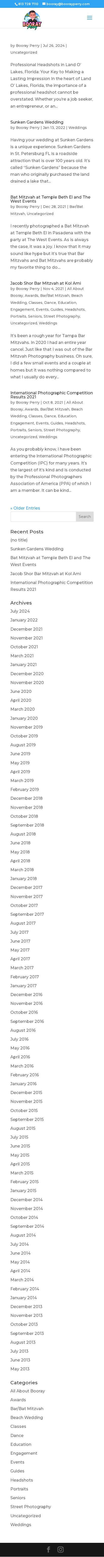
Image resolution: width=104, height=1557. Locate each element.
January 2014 (23, 1297)
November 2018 (26, 807)
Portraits (18, 316)
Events (42, 309)
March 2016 (22, 1066)
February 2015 (24, 1181)
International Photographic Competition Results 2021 (51, 395)
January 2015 (23, 1190)
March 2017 (22, 967)
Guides (56, 309)
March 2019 (22, 780)
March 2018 (22, 869)
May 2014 (20, 1262)
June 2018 (20, 843)
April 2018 (20, 861)
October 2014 (24, 1217)
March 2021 (22, 655)
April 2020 (20, 700)
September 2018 (27, 825)
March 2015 (21, 1173)
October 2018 (24, 816)
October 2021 (24, 647)
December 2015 (26, 1092)
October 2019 (24, 736)
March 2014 (22, 1279)
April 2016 (20, 1057)
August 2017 (23, 923)
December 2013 (26, 1306)
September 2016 (27, 1021)
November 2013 (26, 1315)
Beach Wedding (26, 1417)
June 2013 (20, 1360)
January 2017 (23, 985)
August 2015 (22, 1128)
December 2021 (26, 629)
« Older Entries (25, 508)
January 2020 (24, 718)
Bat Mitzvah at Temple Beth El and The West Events (50, 199)
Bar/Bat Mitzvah (54, 295)
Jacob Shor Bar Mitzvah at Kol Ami (45, 283)
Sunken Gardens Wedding (36, 122)
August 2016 (23, 1030)
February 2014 (24, 1289)
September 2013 (27, 1333)
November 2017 (26, 896)
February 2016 (24, 1075)
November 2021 (26, 638)
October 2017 (24, 905)
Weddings (77, 127)
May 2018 (20, 852)
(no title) (19, 540)
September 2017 (27, 914)
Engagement (22, 309)
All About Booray (27, 1391)
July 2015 (19, 1137)
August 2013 (23, 1342)
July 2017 (19, 932)
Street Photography (62, 316)
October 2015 (24, 1110)
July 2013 (19, 1351)
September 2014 (27, 1226)
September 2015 (27, 1119)
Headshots (75, 309)
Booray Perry (28, 45)
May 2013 (20, 1369)
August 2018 (23, 834)
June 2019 (20, 753)
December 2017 (26, 887)
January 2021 (23, 664)
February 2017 (24, 977)
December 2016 (26, 994)
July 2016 (19, 1039)
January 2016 (23, 1083)
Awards (31, 295)
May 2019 (20, 763)
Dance (50, 302)
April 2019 (20, 771)
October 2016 (24, 1012)
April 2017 (20, 959)
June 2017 (20, 941)
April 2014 (20, 1271)
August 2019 (23, 745)
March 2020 (22, 709)
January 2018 (23, 878)
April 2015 (20, 1164)
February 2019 (24, 789)
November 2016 (26, 1003)
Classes (35, 302)
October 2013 (24, 1324)
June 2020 (21, 691)
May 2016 (20, 1048)
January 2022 (24, 620)
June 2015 (20, 1146)
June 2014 (20, 1253)
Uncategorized (23, 52)
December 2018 (26, 798)
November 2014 (26, 1208)
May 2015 (19, 1155)
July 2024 (20, 611)
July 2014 (19, 1244)
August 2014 (23, 1235)
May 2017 (20, 950)
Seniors (35, 316)
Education (67, 302)
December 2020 (27, 673)
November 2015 (26, 1101)
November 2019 (26, 727)
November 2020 (27, 682)
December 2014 (26, 1199)
